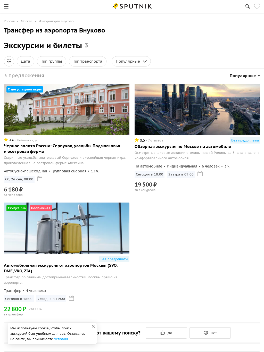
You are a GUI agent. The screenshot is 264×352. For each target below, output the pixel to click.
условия (61, 339)
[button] (9, 61)
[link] (6, 6)
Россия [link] (9, 21)
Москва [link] (26, 21)
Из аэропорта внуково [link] (56, 21)
